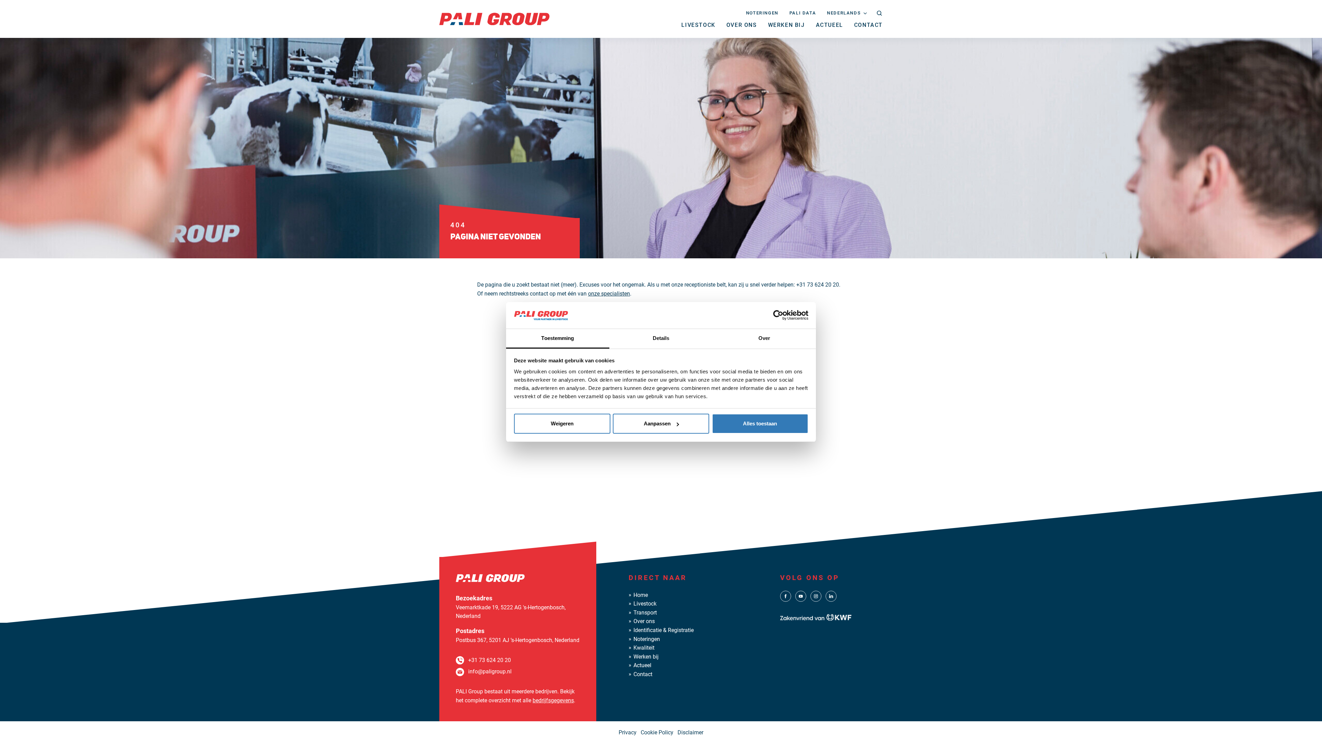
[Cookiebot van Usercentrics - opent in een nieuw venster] (778, 315)
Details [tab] (661, 338)
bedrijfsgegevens (553, 700)
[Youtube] (800, 595)
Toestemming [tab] (557, 338)
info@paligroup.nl (490, 671)
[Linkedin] (831, 595)
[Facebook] (785, 595)
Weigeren (562, 423)
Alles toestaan (760, 423)
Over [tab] (764, 338)
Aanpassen (657, 423)
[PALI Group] (494, 18)
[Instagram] (815, 595)
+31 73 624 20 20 (489, 660)
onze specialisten (609, 293)
